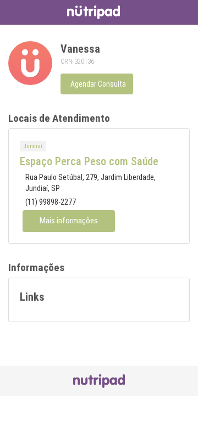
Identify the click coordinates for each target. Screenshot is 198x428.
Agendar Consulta (98, 84)
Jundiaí (33, 146)
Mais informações (69, 221)
